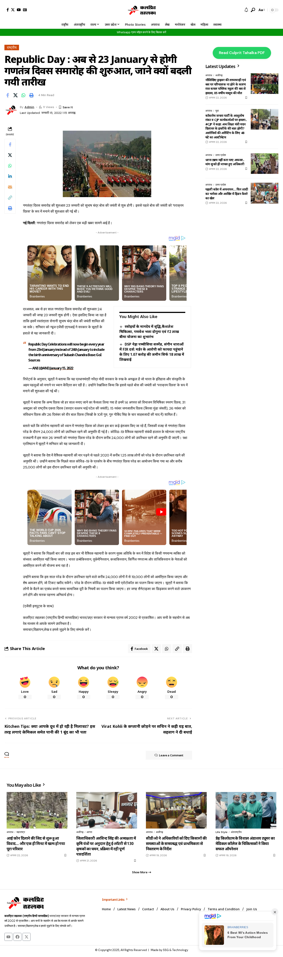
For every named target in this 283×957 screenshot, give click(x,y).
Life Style (222, 832)
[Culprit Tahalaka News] (141, 10)
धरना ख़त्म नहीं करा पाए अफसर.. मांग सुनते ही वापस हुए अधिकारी (224, 161)
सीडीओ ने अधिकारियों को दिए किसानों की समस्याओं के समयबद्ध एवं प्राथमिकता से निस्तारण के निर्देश (176, 843)
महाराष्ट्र (21, 832)
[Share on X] (15, 95)
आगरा (89, 832)
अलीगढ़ (218, 75)
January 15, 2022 (61, 368)
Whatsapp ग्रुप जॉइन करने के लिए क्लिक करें (141, 32)
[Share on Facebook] (7, 95)
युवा (217, 111)
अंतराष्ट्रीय (236, 832)
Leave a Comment (171, 755)
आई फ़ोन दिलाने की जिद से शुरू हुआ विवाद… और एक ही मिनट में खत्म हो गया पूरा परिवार (36, 843)
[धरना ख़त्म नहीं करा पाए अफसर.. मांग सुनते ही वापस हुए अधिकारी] (264, 163)
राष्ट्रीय (12, 47)
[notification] (246, 10)
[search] (253, 10)
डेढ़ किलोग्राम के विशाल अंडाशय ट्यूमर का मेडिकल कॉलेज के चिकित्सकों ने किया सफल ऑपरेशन (245, 843)
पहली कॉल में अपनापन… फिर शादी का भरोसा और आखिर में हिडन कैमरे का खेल (226, 193)
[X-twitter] (27, 937)
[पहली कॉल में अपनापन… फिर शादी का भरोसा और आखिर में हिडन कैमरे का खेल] (264, 193)
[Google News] (25, 10)
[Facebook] (8, 10)
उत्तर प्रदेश (220, 155)
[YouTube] (19, 10)
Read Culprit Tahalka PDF (242, 52)
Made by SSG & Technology (169, 950)
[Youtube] (8, 937)
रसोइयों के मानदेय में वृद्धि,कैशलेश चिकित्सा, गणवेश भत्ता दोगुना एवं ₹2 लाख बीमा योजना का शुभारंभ (149, 331)
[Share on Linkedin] (10, 176)
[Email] (10, 187)
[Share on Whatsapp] (23, 95)
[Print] (31, 95)
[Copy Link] (10, 197)
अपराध (208, 75)
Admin (29, 107)
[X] (13, 10)
